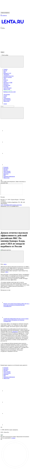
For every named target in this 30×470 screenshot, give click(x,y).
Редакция (5, 167)
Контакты (5, 168)
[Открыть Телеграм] (14, 142)
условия (13, 438)
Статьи (5, 95)
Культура (5, 80)
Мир (4, 72)
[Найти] (12, 113)
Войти (2, 52)
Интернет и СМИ (7, 82)
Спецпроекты (6, 98)
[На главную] (13, 26)
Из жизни (5, 86)
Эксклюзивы (6, 94)
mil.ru (5, 264)
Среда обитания (7, 87)
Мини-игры (6, 101)
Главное (5, 69)
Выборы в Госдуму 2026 (9, 91)
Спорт (5, 81)
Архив (5, 103)
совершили (15, 331)
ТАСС (6, 272)
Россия (5, 70)
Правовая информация (9, 176)
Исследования (7, 99)
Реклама (5, 169)
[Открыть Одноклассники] (14, 153)
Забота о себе (6, 89)
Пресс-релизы (6, 171)
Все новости (4, 15)
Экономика (6, 74)
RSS (4, 175)
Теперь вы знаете (7, 90)
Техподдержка (7, 172)
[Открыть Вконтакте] (14, 130)
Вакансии (5, 173)
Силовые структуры (8, 76)
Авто (4, 78)
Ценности (5, 83)
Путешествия (6, 85)
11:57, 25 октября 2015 (6, 204)
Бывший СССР (7, 73)
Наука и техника (7, 77)
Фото (4, 97)
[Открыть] (14, 164)
